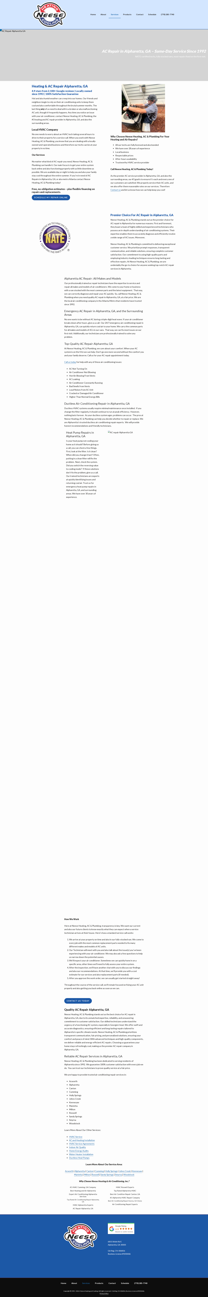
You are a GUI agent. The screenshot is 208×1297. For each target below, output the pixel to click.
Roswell (95, 1174)
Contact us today (78, 1001)
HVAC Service (75, 1136)
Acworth (69, 1171)
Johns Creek (125, 1171)
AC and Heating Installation (82, 1140)
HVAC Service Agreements (81, 1143)
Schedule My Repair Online (51, 197)
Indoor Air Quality (77, 1147)
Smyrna (118, 1174)
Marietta (78, 1174)
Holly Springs (111, 1171)
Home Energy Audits (79, 1150)
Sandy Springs (107, 1174)
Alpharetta (80, 1171)
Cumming (99, 1171)
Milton (87, 1174)
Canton (89, 1171)
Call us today (70, 362)
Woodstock (128, 1174)
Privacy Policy (104, 1293)
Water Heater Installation (81, 1154)
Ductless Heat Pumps (79, 1157)
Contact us (115, 189)
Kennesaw (137, 1171)
